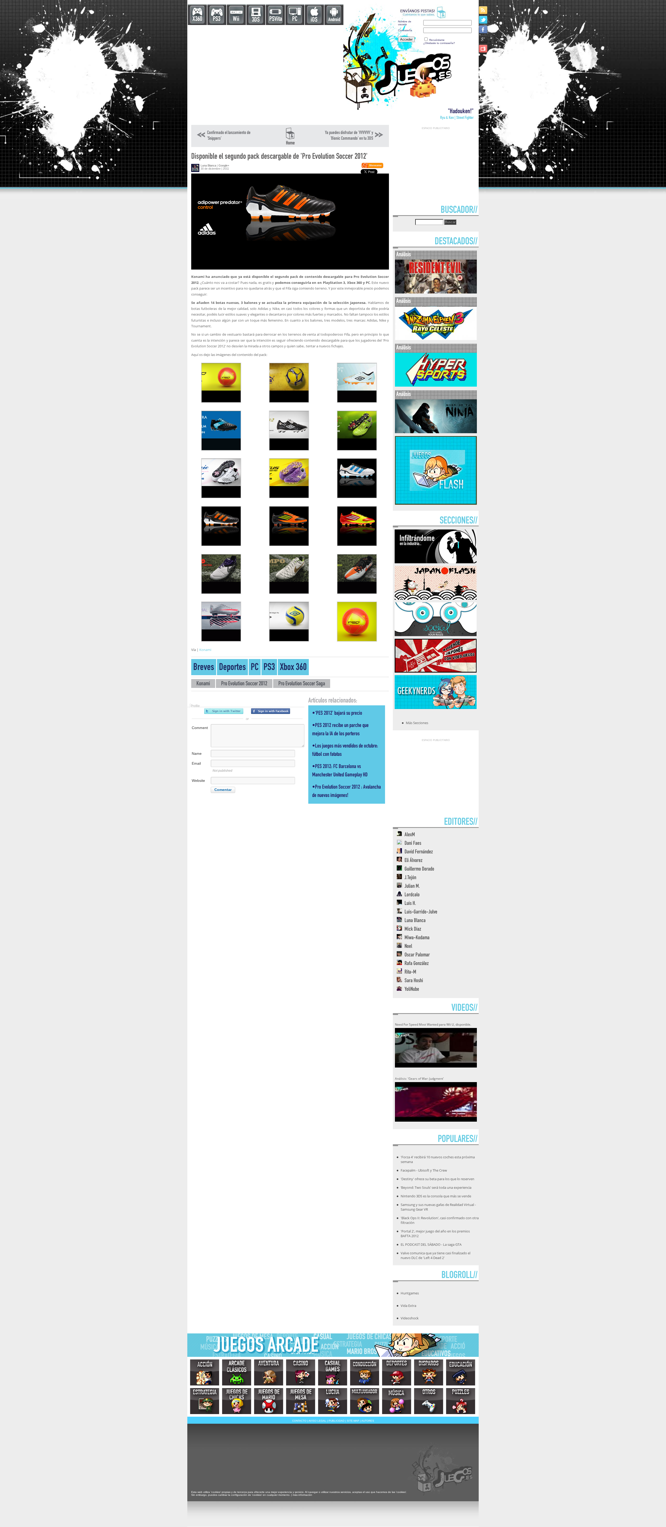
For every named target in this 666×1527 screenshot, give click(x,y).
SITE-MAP (353, 1420)
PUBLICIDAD (336, 1420)
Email (196, 763)
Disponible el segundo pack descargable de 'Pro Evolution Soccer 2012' (279, 157)
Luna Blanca (208, 165)
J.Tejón (410, 878)
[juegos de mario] (268, 1401)
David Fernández (419, 852)
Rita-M (410, 972)
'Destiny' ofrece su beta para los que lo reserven (437, 1179)
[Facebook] (483, 29)
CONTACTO (299, 1420)
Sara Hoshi (414, 981)
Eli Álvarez (413, 861)
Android (334, 19)
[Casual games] (332, 1372)
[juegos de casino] (300, 1372)
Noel (408, 946)
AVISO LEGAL (317, 1420)
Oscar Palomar (417, 955)
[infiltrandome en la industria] (436, 561)
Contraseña (405, 30)
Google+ (224, 165)
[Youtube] (483, 48)
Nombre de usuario (404, 23)
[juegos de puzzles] (460, 1401)
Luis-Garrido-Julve (421, 912)
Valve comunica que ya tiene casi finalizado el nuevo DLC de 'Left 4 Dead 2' (435, 1255)
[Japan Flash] (436, 598)
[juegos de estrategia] (204, 1401)
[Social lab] (436, 634)
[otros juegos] (428, 1401)
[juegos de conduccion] (364, 1372)
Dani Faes (413, 843)
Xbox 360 (293, 668)
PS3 (216, 19)
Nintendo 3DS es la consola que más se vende (436, 1196)
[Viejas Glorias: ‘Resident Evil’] (436, 292)
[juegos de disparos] (428, 1372)
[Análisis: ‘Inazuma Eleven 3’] (436, 339)
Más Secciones (417, 722)
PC (294, 19)
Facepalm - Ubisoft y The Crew (424, 1170)
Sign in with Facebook (270, 711)
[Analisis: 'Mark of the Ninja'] (436, 432)
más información (302, 1494)
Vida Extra (408, 1305)
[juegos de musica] (396, 1401)
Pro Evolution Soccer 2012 (244, 684)
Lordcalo (412, 895)
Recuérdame (437, 40)
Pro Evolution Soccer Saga (301, 684)
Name (197, 753)
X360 (197, 19)
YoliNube (412, 989)
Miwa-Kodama (417, 938)
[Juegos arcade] (236, 1372)
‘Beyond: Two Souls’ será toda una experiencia (436, 1187)
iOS (314, 20)
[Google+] (483, 39)
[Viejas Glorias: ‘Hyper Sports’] (436, 385)
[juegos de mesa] (300, 1401)
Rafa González (417, 964)
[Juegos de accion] (204, 1372)
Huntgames (410, 1293)
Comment (200, 728)
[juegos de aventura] (268, 1372)
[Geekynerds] (436, 707)
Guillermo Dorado (419, 869)
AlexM (410, 835)
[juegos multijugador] (364, 1401)
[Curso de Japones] (436, 671)
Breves (203, 668)
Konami (205, 649)
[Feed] (483, 10)
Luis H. (410, 903)
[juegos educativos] (460, 1372)
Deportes (232, 668)
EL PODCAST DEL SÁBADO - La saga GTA (431, 1244)
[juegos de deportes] (396, 1372)
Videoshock (410, 1318)
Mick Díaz (413, 929)
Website (198, 780)
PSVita (275, 19)
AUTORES (367, 1420)
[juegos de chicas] (236, 1401)
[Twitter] (483, 19)
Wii (236, 19)
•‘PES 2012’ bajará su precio (337, 713)
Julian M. (412, 886)
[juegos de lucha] (332, 1401)
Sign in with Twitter (223, 711)
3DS (256, 20)
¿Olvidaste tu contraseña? (439, 43)
